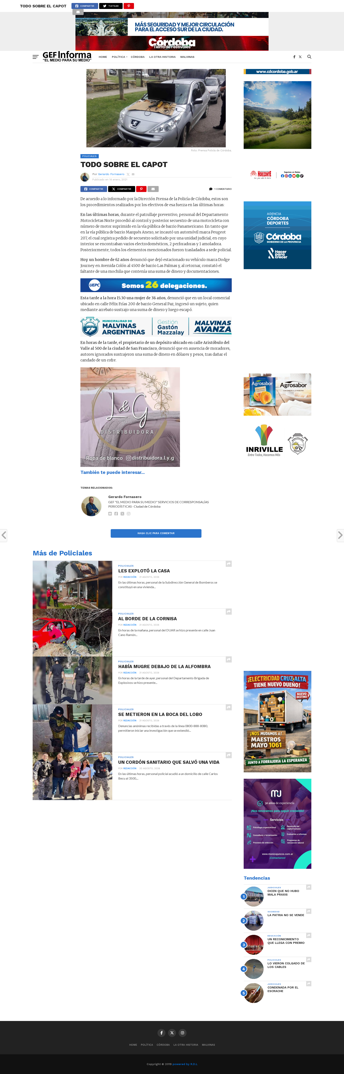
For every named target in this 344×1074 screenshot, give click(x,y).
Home (103, 56)
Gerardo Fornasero (111, 174)
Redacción (129, 577)
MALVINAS (187, 56)
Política (118, 56)
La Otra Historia (162, 56)
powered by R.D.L (185, 1064)
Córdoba (138, 56)
